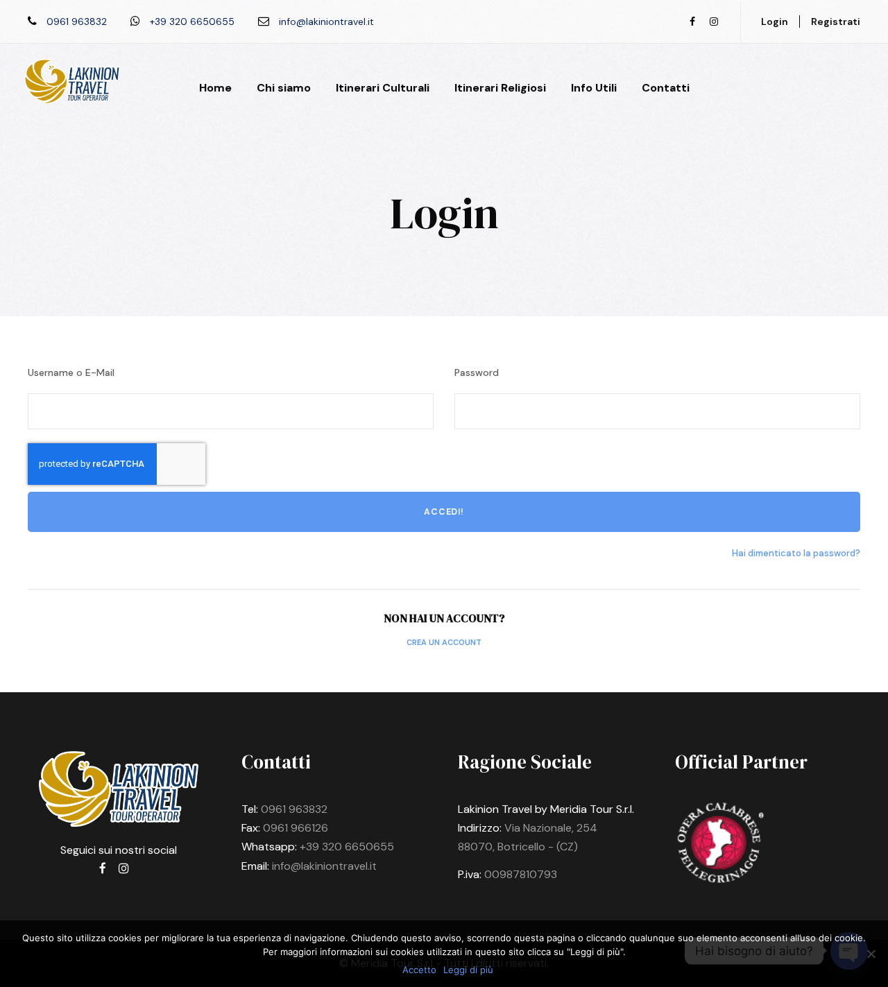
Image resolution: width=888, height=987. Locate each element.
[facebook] (692, 21)
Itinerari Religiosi (500, 87)
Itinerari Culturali (382, 87)
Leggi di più (468, 969)
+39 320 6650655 (347, 846)
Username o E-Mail (71, 372)
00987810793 (520, 874)
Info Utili (594, 87)
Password (476, 372)
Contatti (666, 87)
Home (215, 87)
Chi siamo (284, 87)
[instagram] (714, 21)
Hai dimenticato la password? (796, 553)
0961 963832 (294, 809)
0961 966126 (295, 828)
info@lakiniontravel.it (324, 866)
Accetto (419, 969)
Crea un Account (444, 642)
